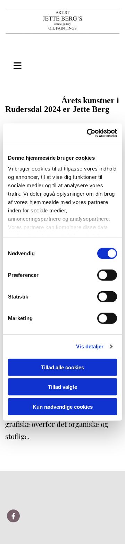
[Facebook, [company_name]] (13, 516)
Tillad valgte (62, 387)
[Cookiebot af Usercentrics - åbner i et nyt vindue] (88, 133)
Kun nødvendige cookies (63, 406)
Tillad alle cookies (62, 367)
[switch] (107, 274)
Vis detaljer (89, 346)
